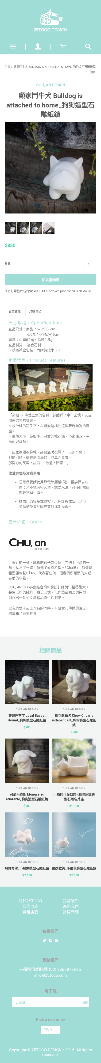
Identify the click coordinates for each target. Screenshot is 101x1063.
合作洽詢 (30, 906)
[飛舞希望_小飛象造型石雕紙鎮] (27, 834)
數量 (7, 264)
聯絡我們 (71, 906)
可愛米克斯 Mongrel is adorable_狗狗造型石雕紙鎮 (27, 796)
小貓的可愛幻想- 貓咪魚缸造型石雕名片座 (74, 796)
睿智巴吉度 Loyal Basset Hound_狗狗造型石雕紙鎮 (27, 718)
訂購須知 (71, 901)
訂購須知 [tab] (35, 311)
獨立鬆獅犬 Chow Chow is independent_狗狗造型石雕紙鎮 (74, 720)
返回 (93, 72)
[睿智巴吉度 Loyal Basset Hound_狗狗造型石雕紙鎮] (27, 682)
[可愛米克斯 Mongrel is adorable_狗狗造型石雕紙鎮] (27, 761)
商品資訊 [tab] (14, 311)
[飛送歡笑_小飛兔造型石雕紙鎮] (74, 834)
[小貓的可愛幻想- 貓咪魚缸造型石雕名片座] (74, 761)
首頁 (7, 67)
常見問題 (71, 912)
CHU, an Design (50, 85)
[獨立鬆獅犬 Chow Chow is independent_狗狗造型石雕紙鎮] (74, 682)
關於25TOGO (30, 901)
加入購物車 (50, 280)
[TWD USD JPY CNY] (50, 1030)
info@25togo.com (50, 975)
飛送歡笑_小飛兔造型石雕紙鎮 (74, 868)
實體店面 (30, 912)
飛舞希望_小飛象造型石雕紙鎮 (27, 868)
